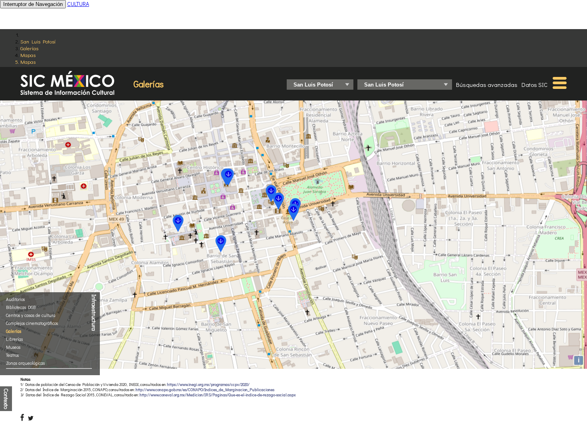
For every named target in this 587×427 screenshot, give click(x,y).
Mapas (28, 54)
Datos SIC (534, 85)
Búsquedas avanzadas (487, 85)
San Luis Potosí (38, 41)
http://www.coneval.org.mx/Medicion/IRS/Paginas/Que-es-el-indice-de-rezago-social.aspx (218, 394)
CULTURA (78, 4)
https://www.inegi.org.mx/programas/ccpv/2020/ (208, 384)
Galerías (29, 48)
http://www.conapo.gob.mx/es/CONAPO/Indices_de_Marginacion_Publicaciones (205, 389)
